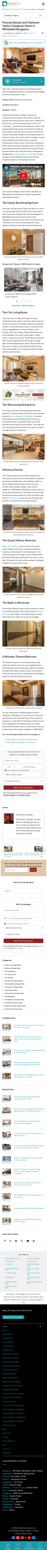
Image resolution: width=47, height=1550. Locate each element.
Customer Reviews (9, 1401)
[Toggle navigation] (43, 4)
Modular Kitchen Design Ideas (15, 1006)
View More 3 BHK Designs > (23, 305)
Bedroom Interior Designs (12, 1382)
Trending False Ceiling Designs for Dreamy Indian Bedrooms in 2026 (29, 1076)
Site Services (7, 1453)
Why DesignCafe (8, 1441)
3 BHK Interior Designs (11, 1362)
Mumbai (5, 1487)
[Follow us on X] (22, 1241)
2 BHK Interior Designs (11, 1358)
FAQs (4, 1445)
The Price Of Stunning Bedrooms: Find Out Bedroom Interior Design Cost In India (29, 1110)
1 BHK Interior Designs (11, 1354)
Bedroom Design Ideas (12, 968)
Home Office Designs (10, 1370)
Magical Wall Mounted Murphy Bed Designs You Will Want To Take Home (27, 1063)
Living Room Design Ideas (14, 1003)
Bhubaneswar (8, 1501)
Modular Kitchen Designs (12, 1366)
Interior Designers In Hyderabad (14, 1417)
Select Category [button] (12, 15)
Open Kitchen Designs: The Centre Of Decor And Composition (27, 1184)
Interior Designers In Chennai (13, 1413)
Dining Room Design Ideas (14, 981)
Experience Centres (9, 1425)
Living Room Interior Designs (13, 1386)
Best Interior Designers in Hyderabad (22, 739)
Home (5, 1330)
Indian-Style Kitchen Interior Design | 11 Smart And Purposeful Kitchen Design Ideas (28, 1039)
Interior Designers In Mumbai (13, 1421)
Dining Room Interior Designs (13, 1393)
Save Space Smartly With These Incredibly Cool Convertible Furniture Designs (28, 1147)
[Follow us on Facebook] (13, 1537)
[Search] (42, 890)
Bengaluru (6, 1471)
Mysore (5, 1479)
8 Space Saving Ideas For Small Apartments (29, 1208)
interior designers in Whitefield (26, 154)
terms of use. (17, 948)
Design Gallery (8, 1338)
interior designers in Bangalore (21, 416)
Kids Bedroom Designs (11, 1389)
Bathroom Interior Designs (12, 1397)
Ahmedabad (7, 1504)
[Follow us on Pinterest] (22, 1537)
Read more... (6, 1030)
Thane (13, 1487)
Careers (5, 1437)
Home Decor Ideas (11, 990)
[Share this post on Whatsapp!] (42, 33)
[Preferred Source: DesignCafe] (23, 42)
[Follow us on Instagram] (18, 1537)
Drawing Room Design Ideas (15, 984)
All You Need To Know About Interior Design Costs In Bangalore (27, 1122)
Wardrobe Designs (9, 1374)
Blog (7, 9)
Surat (4, 1510)
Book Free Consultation (23, 787)
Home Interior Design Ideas (14, 993)
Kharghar (21, 1487)
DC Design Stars (10, 971)
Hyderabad (7, 1473)
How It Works (7, 1334)
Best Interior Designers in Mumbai (21, 742)
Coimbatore (7, 1482)
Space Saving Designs (10, 1378)
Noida (4, 1496)
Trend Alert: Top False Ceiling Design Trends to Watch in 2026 (27, 1098)
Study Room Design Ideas (13, 1009)
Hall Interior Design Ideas (14, 987)
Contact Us (6, 1449)
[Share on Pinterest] (42, 50)
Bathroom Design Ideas (13, 965)
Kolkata (5, 1499)
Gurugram (6, 1493)
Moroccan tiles (14, 498)
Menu (5, 1326)
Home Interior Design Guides (13, 1405)
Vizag (4, 1485)
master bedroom (12, 546)
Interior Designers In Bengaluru (14, 1409)
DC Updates (9, 978)
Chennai (5, 1476)
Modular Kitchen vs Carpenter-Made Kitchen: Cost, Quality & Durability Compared (27, 1171)
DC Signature (9, 1350)
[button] (16, 301)
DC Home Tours (17, 9)
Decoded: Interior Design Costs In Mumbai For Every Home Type (29, 1026)
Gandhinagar (7, 1507)
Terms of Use (26, 1533)
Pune (4, 1490)
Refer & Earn (7, 1433)
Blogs (4, 1429)
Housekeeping (10, 996)
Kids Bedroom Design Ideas (14, 1000)
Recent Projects (8, 1342)
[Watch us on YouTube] (29, 1537)
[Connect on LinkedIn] (33, 1537)
